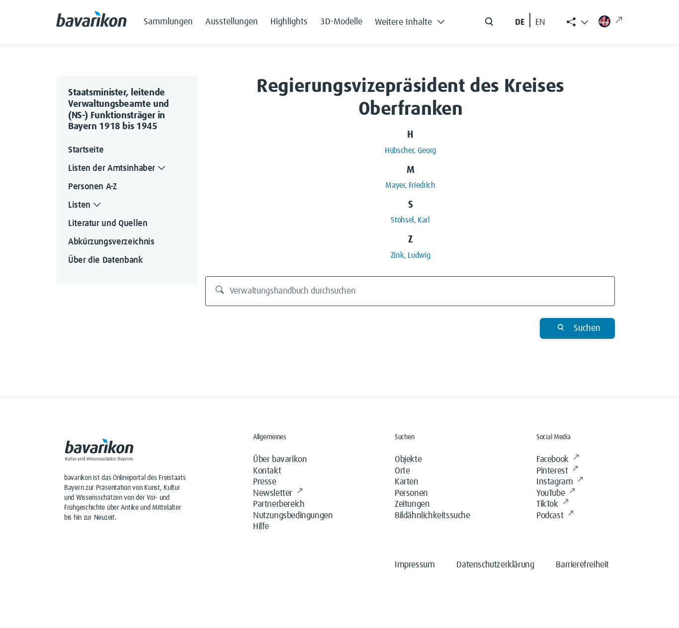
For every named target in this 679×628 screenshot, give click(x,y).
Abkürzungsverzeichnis (111, 241)
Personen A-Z (92, 186)
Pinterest (552, 471)
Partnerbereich (278, 504)
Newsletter (272, 493)
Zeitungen (412, 504)
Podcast (549, 515)
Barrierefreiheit (582, 564)
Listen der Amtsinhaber (111, 168)
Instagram (554, 481)
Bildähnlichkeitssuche (432, 515)
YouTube (550, 493)
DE (519, 22)
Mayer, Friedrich (410, 185)
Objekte (408, 459)
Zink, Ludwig (410, 255)
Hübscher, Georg (410, 151)
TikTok (547, 504)
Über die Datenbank (105, 260)
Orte (402, 471)
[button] (412, 20)
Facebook (552, 459)
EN (540, 22)
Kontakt (267, 471)
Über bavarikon (280, 459)
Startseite (85, 150)
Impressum (414, 564)
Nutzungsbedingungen (293, 515)
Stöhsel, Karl (410, 220)
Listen (79, 205)
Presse (264, 481)
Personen (411, 493)
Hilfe (261, 526)
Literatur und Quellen (107, 223)
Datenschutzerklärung (495, 564)
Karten (407, 481)
